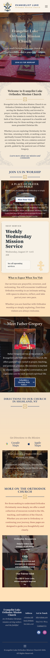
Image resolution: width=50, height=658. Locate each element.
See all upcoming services (15, 264)
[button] (46, 6)
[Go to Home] (27, 6)
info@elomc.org (42, 617)
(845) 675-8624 (41, 621)
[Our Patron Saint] (25, 578)
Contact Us (41, 626)
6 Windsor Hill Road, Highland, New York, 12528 (29, 620)
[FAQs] (25, 561)
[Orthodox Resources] (25, 544)
